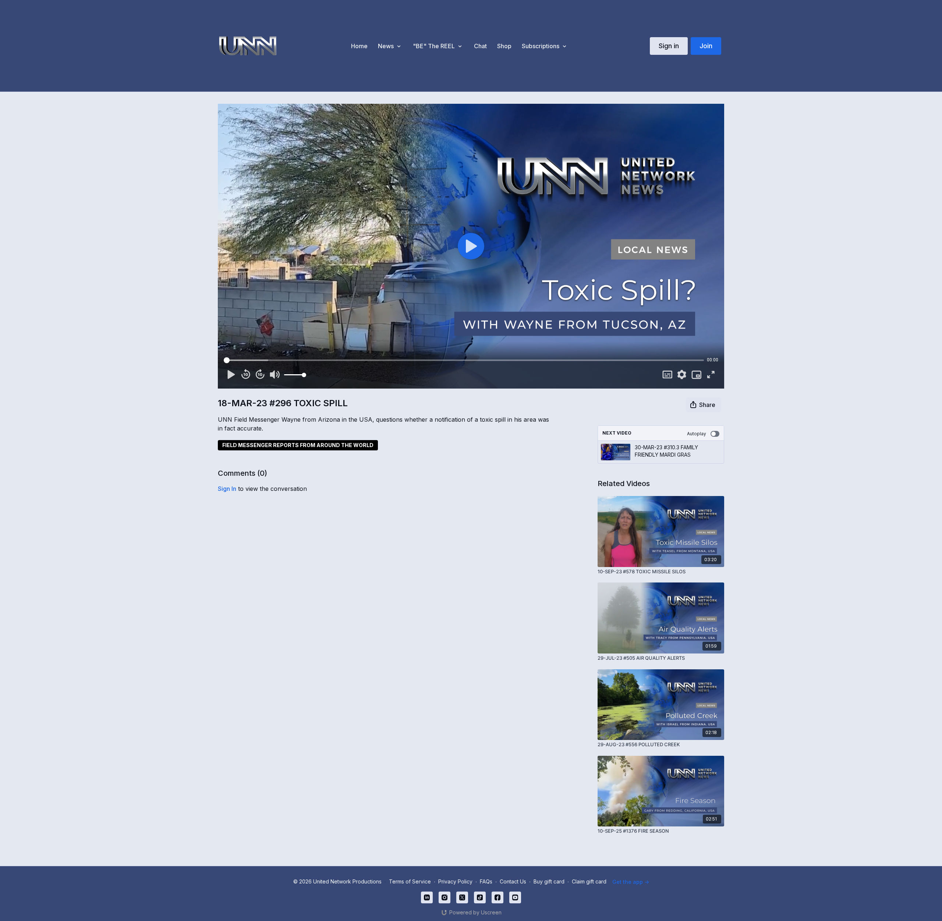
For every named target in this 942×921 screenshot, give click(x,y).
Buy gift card (549, 881)
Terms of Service (410, 881)
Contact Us (513, 881)
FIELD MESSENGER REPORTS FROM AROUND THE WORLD (297, 445)
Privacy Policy (455, 881)
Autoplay (696, 433)
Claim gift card (589, 881)
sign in (227, 488)
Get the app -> (630, 882)
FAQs (486, 881)
